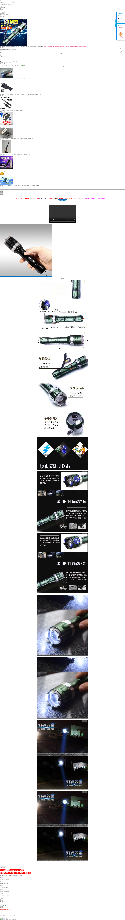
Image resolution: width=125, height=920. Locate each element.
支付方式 (1, 901)
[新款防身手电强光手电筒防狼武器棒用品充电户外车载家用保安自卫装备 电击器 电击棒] (6, 77)
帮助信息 (1, 906)
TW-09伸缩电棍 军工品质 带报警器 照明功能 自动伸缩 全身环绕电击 (11, 110)
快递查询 (14, 915)
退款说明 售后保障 (3, 905)
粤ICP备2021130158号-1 (4, 918)
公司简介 (11, 915)
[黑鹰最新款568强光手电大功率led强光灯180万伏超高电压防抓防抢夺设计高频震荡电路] (6, 153)
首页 (1, 8)
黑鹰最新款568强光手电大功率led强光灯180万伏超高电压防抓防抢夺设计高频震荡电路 (15, 154)
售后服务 (1, 904)
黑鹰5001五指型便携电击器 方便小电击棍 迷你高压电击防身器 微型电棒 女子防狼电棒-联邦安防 (16, 126)
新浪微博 (11, 65)
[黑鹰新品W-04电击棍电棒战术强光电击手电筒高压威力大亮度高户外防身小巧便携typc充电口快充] (6, 137)
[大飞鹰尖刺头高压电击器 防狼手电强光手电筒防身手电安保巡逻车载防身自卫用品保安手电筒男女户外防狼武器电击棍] (6, 93)
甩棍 (6, 4)
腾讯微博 (16, 65)
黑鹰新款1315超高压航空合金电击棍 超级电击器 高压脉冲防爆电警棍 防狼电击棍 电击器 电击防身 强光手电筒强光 (19, 185)
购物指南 (1, 897)
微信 (24, 65)
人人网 (20, 65)
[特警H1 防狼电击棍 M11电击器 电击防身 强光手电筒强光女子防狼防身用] (6, 168)
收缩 (116, 23)
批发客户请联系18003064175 (5, 915)
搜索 (13, 2)
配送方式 (1, 899)
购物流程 (1, 898)
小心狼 (120, 18)
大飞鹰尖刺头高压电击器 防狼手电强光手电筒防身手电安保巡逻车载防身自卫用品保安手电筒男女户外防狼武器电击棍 (20, 94)
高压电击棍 (2, 16)
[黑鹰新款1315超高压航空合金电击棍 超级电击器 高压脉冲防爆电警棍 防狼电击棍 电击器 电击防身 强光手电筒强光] (6, 184)
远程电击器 (10, 4)
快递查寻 (1, 907)
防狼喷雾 (1, 4)
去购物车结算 (2, 7)
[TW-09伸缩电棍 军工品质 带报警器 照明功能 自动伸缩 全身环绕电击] (6, 109)
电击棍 (4, 4)
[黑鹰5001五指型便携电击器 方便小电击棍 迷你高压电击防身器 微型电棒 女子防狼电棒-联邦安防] (6, 124)
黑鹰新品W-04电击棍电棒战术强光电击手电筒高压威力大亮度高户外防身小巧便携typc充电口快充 (16, 138)
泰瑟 (12, 4)
